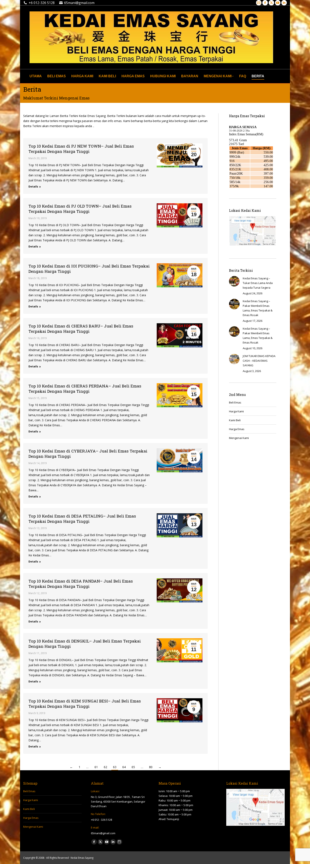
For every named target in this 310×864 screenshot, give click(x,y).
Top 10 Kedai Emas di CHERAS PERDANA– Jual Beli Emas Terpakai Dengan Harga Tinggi (84, 388)
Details (33, 186)
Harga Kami (236, 411)
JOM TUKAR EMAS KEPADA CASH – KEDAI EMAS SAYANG (259, 360)
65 (133, 767)
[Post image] (234, 281)
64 (124, 767)
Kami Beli (235, 420)
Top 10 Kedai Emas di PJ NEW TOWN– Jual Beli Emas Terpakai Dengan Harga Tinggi (81, 148)
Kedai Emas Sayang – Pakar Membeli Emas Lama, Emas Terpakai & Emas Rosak (257, 308)
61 (96, 767)
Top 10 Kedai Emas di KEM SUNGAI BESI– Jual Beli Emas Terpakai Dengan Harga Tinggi (84, 703)
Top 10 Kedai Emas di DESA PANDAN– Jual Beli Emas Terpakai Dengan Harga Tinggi (80, 583)
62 (105, 767)
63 (114, 767)
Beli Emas (235, 402)
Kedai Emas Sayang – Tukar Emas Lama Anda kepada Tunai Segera (258, 282)
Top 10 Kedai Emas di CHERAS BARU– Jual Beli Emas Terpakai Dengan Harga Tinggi (80, 328)
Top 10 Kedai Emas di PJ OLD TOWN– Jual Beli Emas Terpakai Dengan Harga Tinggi (80, 208)
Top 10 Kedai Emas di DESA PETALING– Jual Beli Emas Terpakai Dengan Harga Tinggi (82, 518)
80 (150, 767)
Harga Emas (236, 429)
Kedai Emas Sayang (82, 858)
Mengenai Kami (239, 438)
